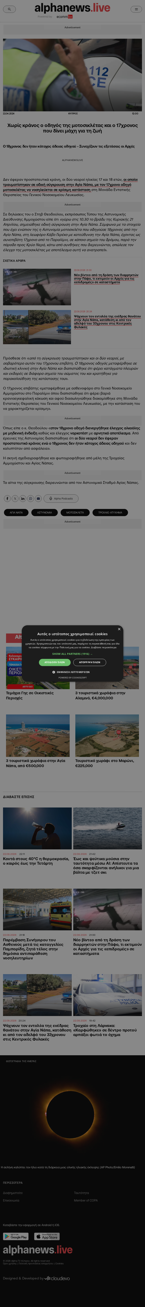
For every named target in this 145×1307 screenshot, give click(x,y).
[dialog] (72, 653)
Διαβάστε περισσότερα (103, 647)
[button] (72, 654)
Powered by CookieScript (73, 677)
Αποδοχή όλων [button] (55, 662)
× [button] (119, 629)
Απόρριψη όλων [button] (89, 662)
